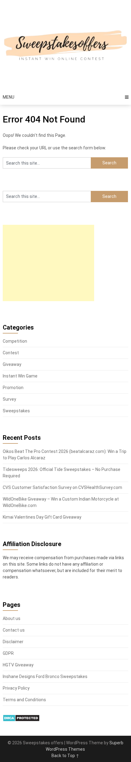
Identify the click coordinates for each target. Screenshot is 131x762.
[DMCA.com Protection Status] (21, 720)
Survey (9, 399)
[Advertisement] (48, 263)
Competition (15, 341)
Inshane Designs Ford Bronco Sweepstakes (45, 676)
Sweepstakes (16, 410)
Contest (11, 352)
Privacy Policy (16, 688)
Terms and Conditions (24, 699)
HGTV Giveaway (18, 664)
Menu (8, 97)
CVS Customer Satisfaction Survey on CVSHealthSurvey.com (62, 487)
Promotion (13, 387)
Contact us (14, 630)
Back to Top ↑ (65, 755)
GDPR (8, 653)
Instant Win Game (20, 376)
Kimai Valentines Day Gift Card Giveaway (42, 517)
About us (11, 618)
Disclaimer (13, 641)
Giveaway (12, 364)
